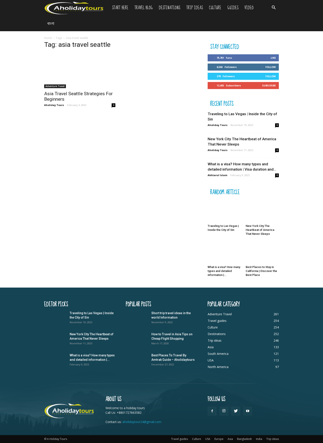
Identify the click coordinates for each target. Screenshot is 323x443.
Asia (230, 439)
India (259, 439)
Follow (270, 67)
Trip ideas (194, 8)
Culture (215, 8)
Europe (218, 439)
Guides (232, 8)
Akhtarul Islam (217, 175)
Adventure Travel (55, 86)
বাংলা (50, 23)
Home (48, 38)
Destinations (169, 8)
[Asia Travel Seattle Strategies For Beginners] (79, 70)
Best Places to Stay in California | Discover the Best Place (261, 271)
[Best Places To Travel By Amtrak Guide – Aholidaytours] (137, 360)
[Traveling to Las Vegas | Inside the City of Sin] (224, 211)
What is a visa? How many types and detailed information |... (224, 271)
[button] (273, 8)
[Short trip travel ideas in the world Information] (137, 318)
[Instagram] (224, 411)
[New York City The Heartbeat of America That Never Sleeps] (262, 211)
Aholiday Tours (54, 105)
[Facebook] (212, 411)
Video (249, 8)
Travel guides (179, 439)
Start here (120, 8)
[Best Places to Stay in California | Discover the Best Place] (262, 252)
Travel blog (143, 8)
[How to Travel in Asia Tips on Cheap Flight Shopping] (137, 339)
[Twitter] (235, 411)
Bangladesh (244, 439)
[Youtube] (247, 411)
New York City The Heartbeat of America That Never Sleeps (260, 229)
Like (273, 57)
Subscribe (269, 85)
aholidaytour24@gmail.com (141, 422)
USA (207, 439)
